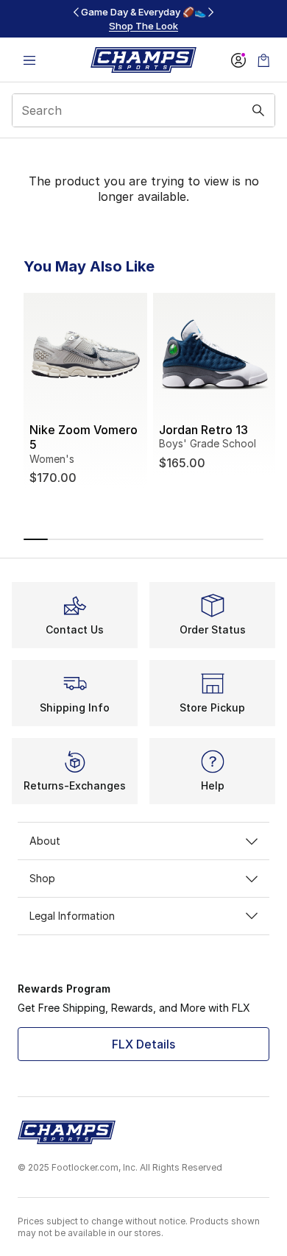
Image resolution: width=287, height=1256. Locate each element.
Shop (42, 878)
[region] (143, 18)
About (44, 840)
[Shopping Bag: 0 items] (263, 60)
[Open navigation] (29, 60)
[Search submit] (258, 110)
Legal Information (72, 915)
